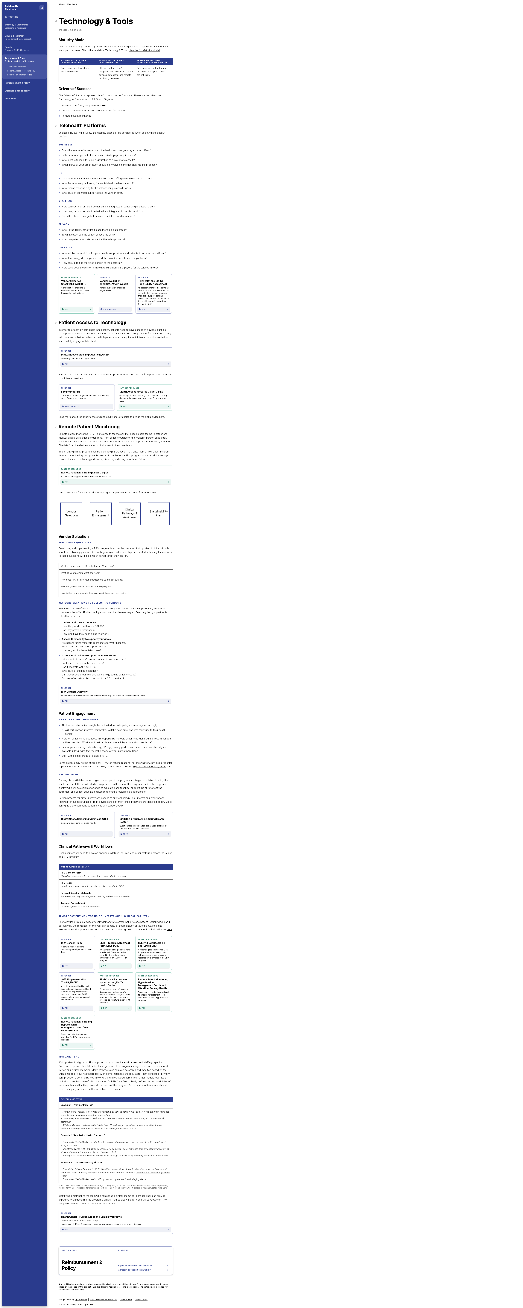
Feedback (72, 4)
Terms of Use (126, 1299)
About (62, 4)
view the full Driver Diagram (97, 99)
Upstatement (81, 1299)
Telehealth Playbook (11, 8)
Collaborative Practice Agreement (153, 1172)
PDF (78, 309)
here (161, 416)
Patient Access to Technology (21, 71)
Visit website (110, 309)
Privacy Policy (141, 1299)
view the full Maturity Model (144, 50)
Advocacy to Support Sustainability (143, 1270)
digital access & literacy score (149, 766)
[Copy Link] (56, 20)
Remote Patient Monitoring (19, 75)
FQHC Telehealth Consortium (103, 1299)
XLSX (146, 834)
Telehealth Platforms (16, 67)
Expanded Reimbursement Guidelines (143, 1265)
